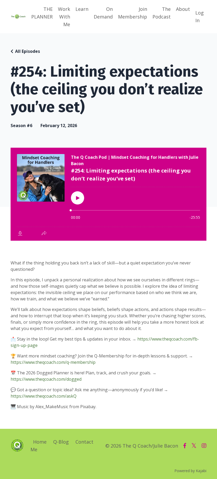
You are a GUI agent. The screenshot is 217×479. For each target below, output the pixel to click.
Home (40, 442)
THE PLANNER (42, 13)
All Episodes (27, 51)
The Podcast (161, 13)
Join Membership (132, 13)
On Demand (103, 13)
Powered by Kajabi (190, 470)
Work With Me (64, 16)
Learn (81, 9)
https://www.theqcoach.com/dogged (46, 379)
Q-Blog (61, 442)
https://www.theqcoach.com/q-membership (53, 362)
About (183, 9)
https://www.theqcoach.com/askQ (43, 396)
